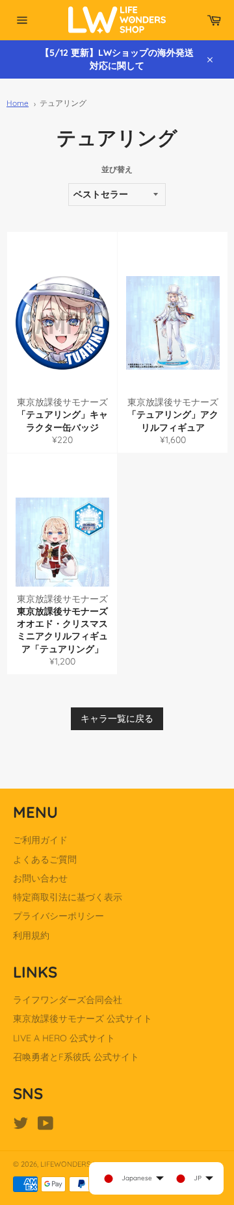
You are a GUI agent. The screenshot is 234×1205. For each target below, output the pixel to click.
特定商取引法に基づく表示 (67, 897)
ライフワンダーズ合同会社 (67, 1000)
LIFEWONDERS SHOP (75, 1164)
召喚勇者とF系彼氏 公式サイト (76, 1057)
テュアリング (63, 103)
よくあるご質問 (45, 859)
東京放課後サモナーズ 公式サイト (82, 1018)
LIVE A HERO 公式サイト (64, 1038)
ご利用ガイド (40, 840)
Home (17, 103)
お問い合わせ (40, 878)
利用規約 (31, 935)
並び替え (117, 169)
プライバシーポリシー (58, 916)
